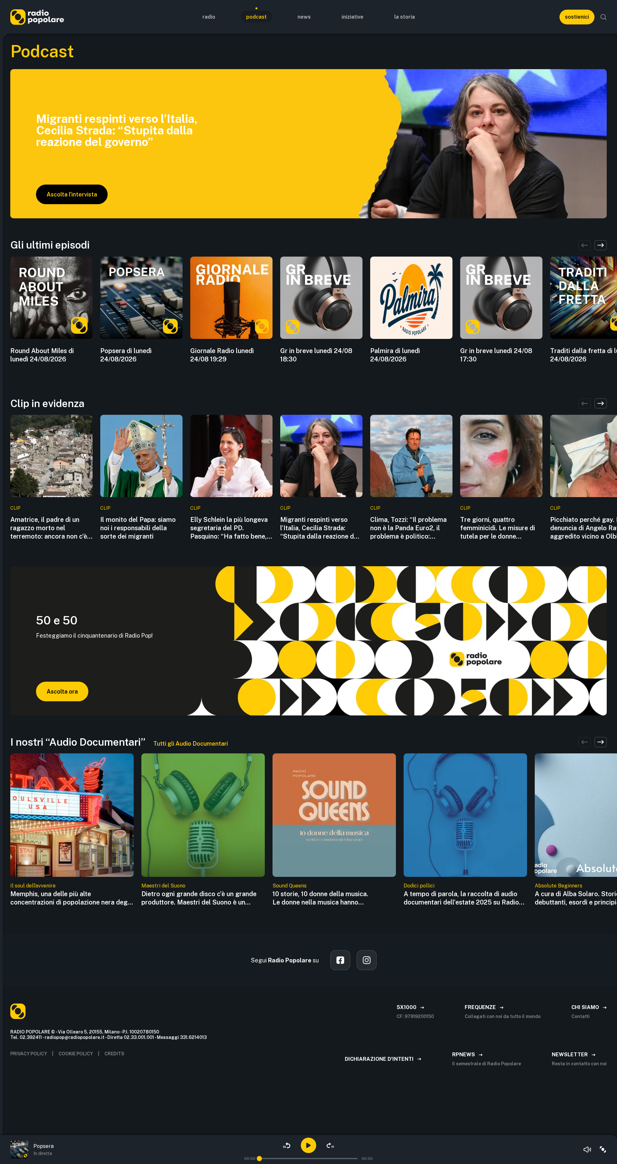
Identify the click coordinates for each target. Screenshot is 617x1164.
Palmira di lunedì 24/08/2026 (395, 355)
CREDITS (114, 1053)
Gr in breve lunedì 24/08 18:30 (316, 355)
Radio (208, 17)
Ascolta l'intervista (72, 194)
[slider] (259, 1158)
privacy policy (28, 1053)
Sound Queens (290, 886)
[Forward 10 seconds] (330, 1145)
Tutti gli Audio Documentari (190, 743)
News (304, 17)
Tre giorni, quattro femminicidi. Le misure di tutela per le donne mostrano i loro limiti (497, 528)
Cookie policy (75, 1053)
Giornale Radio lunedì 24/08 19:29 (222, 355)
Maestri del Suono (163, 886)
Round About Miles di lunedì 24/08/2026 (42, 355)
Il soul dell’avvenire (33, 886)
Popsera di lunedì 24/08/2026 (126, 355)
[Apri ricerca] (603, 17)
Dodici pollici (419, 886)
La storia (404, 17)
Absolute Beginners (558, 886)
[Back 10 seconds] (287, 1145)
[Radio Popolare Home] (37, 17)
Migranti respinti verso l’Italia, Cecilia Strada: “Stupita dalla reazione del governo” (319, 528)
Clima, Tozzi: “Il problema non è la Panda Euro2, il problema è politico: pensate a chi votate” (408, 528)
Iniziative (352, 17)
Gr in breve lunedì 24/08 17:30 (496, 355)
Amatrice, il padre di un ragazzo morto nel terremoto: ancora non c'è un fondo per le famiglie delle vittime (48, 528)
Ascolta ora (62, 691)
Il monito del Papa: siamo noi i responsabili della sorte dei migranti (138, 528)
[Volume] (587, 1149)
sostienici (577, 17)
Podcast (256, 17)
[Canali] (603, 1149)
